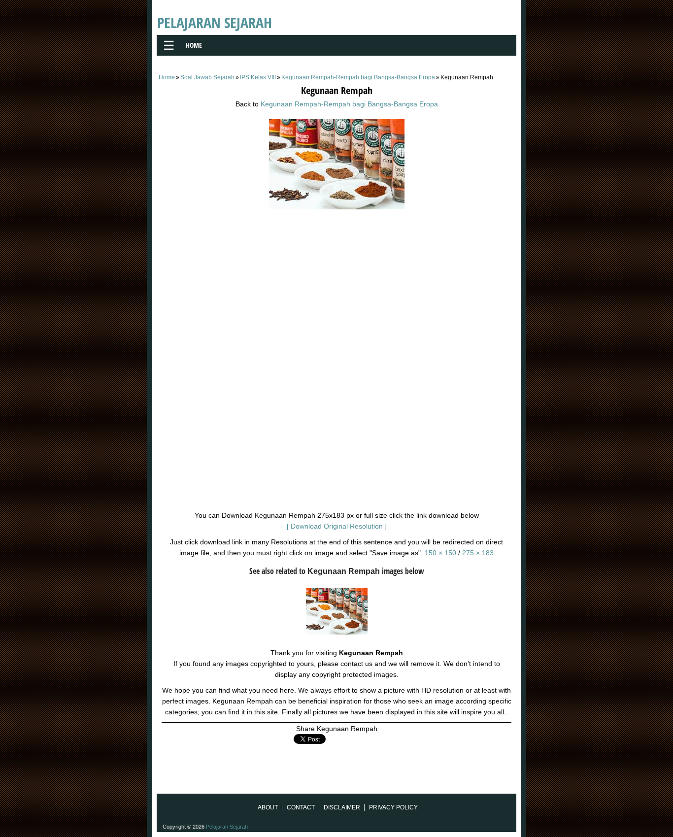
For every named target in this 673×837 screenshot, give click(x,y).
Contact (301, 807)
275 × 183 (478, 553)
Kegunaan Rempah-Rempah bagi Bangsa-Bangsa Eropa (358, 77)
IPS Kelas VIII (258, 77)
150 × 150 (440, 553)
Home (194, 45)
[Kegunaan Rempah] (336, 207)
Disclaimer (342, 807)
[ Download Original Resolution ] (337, 526)
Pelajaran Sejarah (214, 22)
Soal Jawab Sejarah (207, 77)
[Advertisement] (336, 285)
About (268, 807)
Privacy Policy (393, 807)
